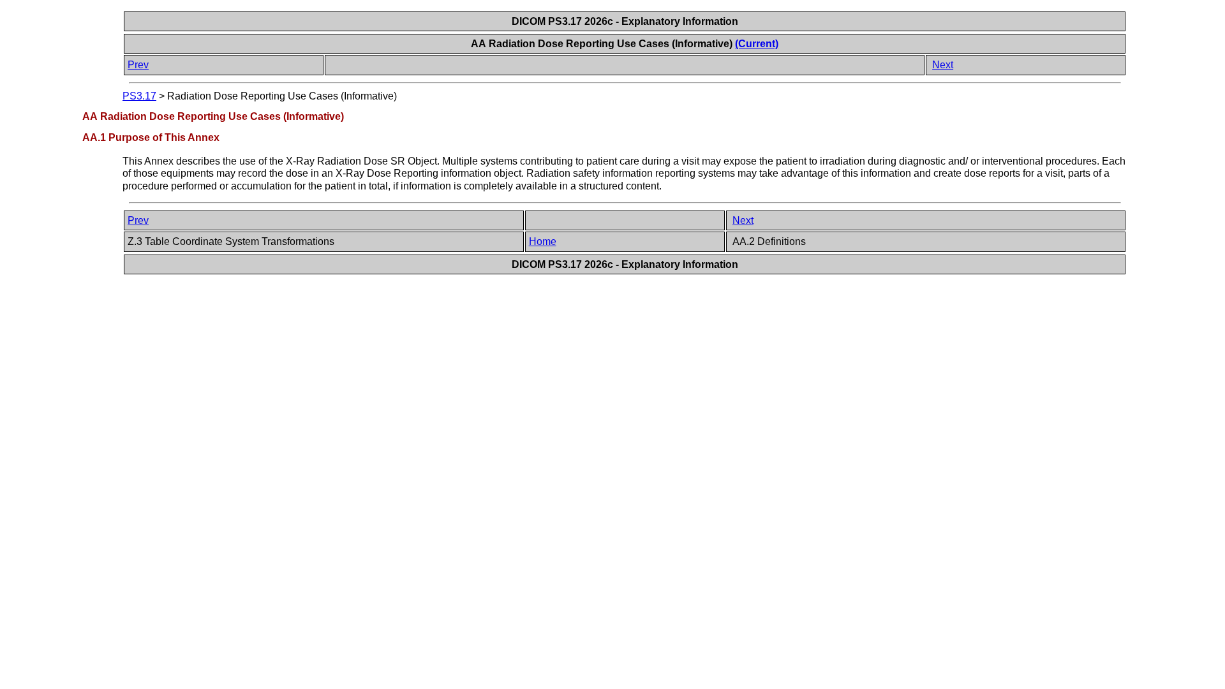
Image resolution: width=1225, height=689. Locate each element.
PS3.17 (139, 96)
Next (942, 64)
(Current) (756, 43)
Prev (138, 64)
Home (542, 241)
